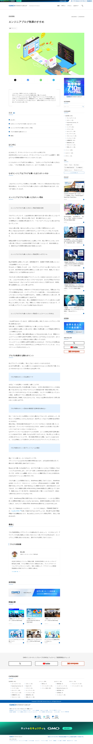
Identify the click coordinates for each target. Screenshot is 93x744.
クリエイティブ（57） (77, 683)
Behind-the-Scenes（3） (62, 688)
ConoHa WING (15, 510)
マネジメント (13, 28)
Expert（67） (70, 124)
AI (71, 164)
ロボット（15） (70, 120)
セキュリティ (37, 740)
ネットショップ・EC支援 (23, 740)
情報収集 (54, 740)
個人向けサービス (70, 740)
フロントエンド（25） (72, 135)
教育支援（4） (60, 683)
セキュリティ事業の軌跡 (65, 711)
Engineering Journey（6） (73, 122)
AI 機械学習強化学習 (70, 167)
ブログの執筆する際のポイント (19, 131)
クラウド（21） (70, 129)
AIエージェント (69, 170)
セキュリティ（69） (71, 131)
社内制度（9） (60, 692)
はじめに (13, 119)
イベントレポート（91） (47, 686)
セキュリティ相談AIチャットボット (55, 710)
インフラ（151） (71, 127)
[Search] (83, 106)
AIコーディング (79, 170)
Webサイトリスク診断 (44, 710)
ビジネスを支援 (31, 740)
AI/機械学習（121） (71, 140)
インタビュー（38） (61, 694)
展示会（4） (44, 683)
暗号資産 (64, 740)
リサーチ (50, 740)
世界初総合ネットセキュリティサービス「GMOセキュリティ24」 (20, 710)
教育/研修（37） (60, 690)
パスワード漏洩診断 (35, 710)
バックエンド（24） (71, 138)
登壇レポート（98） (71, 147)
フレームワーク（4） (71, 118)
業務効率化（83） (71, 142)
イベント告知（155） (47, 688)
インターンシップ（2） (62, 686)
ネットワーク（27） (71, 133)
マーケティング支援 (44, 740)
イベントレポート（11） (77, 686)
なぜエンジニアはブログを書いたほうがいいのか (23, 123)
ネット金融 (59, 740)
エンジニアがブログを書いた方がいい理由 (22, 127)
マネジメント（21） (71, 144)
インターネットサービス (13, 740)
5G (66, 164)
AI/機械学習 (80, 167)
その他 (75, 740)
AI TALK (77, 164)
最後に (12, 135)
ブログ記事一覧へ (15, 571)
